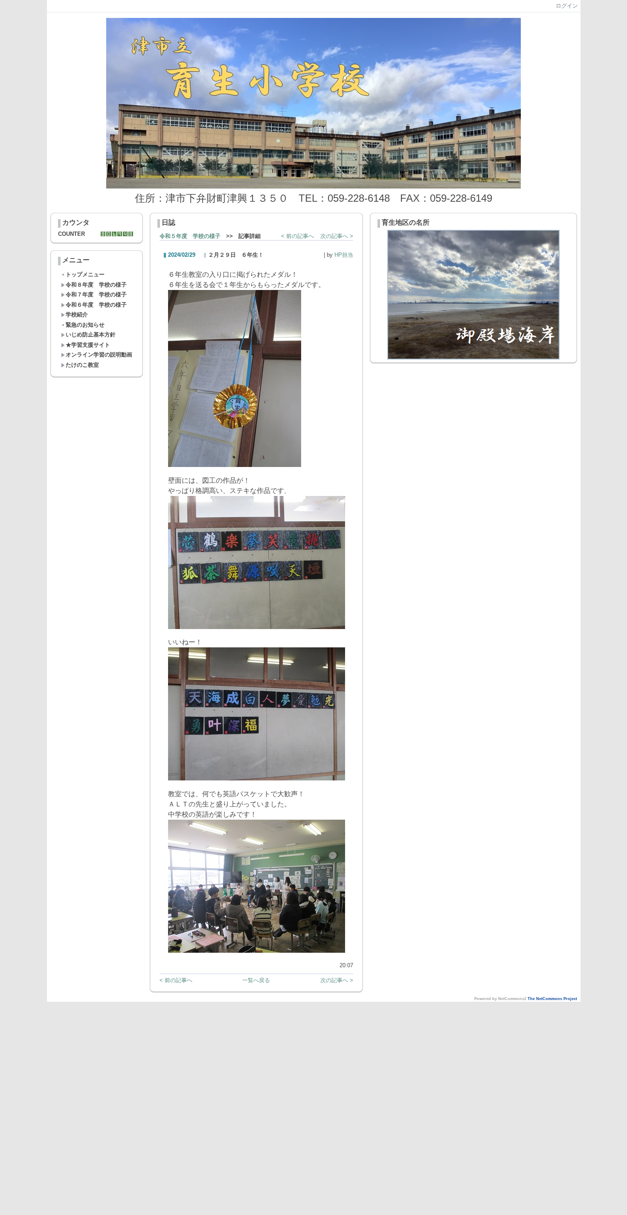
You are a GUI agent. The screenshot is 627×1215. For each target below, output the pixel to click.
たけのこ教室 (82, 365)
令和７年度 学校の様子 (96, 294)
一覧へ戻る (256, 980)
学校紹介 (77, 314)
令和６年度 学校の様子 (96, 305)
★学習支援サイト (88, 345)
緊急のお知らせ (85, 325)
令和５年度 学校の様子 (190, 236)
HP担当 (343, 255)
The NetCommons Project (552, 999)
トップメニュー (85, 274)
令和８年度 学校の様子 (96, 284)
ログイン (567, 6)
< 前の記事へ (297, 236)
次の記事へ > (336, 236)
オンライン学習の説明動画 (99, 354)
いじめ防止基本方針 (91, 334)
